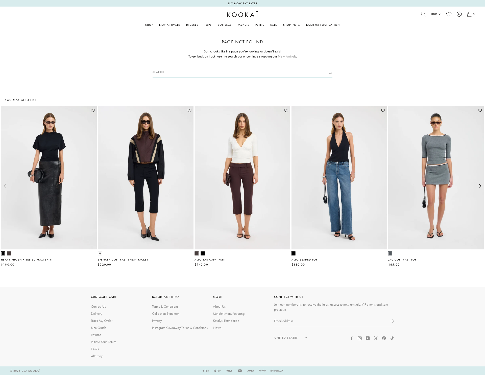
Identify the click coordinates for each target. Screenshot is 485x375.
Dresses (192, 24)
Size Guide (98, 327)
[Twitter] (376, 337)
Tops (207, 24)
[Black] (3, 253)
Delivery (96, 313)
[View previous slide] (5, 186)
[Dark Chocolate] (9, 253)
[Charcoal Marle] (390, 253)
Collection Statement (166, 313)
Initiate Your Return (103, 341)
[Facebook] (352, 337)
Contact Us (98, 306)
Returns (96, 334)
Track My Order (101, 320)
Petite (259, 24)
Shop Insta (291, 24)
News (217, 327)
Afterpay (97, 356)
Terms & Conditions (165, 306)
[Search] (330, 72)
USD (434, 14)
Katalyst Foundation (323, 24)
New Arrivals (169, 24)
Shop (149, 24)
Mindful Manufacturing (229, 313)
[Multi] (100, 253)
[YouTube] (368, 337)
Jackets (244, 24)
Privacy (157, 320)
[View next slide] (480, 186)
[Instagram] (360, 337)
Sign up (391, 321)
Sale (273, 24)
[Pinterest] (384, 337)
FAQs (95, 349)
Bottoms (225, 24)
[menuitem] (169, 25)
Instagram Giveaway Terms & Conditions (180, 327)
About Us (219, 306)
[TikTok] (392, 337)
